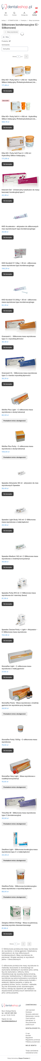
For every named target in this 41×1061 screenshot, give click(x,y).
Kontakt (28, 1035)
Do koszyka (7, 91)
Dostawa (29, 1012)
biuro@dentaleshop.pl (9, 1021)
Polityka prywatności (33, 1042)
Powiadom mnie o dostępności (14, 421)
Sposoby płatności (32, 1014)
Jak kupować (30, 1010)
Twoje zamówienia (32, 1050)
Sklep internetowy (18, 1058)
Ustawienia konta (31, 1053)
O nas (28, 1033)
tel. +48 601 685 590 (9, 1013)
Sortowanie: (6, 45)
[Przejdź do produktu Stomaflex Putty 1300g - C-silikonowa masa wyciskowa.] (20, 730)
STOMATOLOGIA (13, 20)
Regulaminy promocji (33, 1040)
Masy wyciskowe (34, 20)
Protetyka (23, 20)
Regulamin (29, 1037)
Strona (14, 56)
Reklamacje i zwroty (32, 1016)
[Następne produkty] (23, 944)
